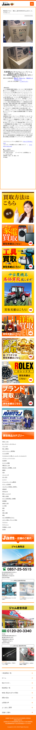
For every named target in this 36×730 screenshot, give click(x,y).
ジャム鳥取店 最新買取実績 (18, 580)
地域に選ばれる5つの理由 (10, 693)
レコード (4, 479)
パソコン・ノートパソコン (8, 458)
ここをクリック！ (24, 81)
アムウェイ (5, 522)
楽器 (3, 508)
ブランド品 (5, 446)
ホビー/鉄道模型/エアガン (8, 517)
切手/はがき (5, 491)
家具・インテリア (6, 494)
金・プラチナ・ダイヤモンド (9, 444)
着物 (3, 515)
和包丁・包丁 (5, 441)
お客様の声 (5, 702)
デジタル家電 (5, 453)
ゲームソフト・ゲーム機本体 (9, 482)
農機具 (4, 470)
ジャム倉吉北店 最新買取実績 (18, 646)
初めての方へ (6, 683)
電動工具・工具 (6, 465)
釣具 (3, 510)
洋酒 (3, 472)
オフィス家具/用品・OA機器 (9, 498)
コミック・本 (5, 475)
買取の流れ (5, 697)
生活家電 (4, 460)
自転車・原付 (5, 503)
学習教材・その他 (6, 527)
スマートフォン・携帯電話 (8, 451)
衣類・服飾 (5, 513)
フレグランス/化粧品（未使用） (9, 486)
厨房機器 (4, 501)
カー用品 (4, 505)
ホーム (4, 678)
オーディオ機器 (6, 463)
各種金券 (4, 489)
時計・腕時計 (5, 448)
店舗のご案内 (6, 712)
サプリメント (5, 524)
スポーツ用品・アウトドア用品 (9, 520)
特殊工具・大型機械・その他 (9, 467)
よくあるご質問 (7, 707)
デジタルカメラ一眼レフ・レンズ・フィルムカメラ (14, 456)
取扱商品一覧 (7, 673)
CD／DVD (4, 477)
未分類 (4, 529)
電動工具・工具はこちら (19, 78)
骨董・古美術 (5, 496)
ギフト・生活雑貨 (6, 484)
